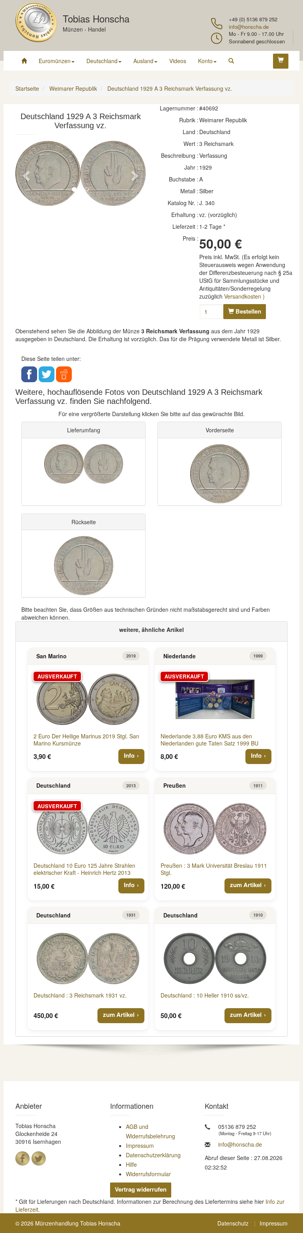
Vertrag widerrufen (140, 1189)
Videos (177, 61)
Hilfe (131, 1164)
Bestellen (247, 311)
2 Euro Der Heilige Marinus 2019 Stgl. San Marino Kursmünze (86, 739)
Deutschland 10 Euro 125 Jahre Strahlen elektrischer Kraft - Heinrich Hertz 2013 (84, 868)
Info (129, 755)
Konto (205, 61)
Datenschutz (233, 1223)
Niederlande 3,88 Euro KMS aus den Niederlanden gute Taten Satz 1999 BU (209, 739)
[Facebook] (22, 1158)
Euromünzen (55, 61)
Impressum (140, 1145)
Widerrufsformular (148, 1174)
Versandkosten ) (244, 296)
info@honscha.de (249, 26)
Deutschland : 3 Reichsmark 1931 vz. (80, 995)
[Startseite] (24, 61)
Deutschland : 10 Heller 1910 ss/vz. (205, 995)
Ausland (143, 61)
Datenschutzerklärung (153, 1155)
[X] (39, 1158)
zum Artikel (246, 884)
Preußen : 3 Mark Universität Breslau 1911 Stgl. (214, 868)
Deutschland (102, 61)
